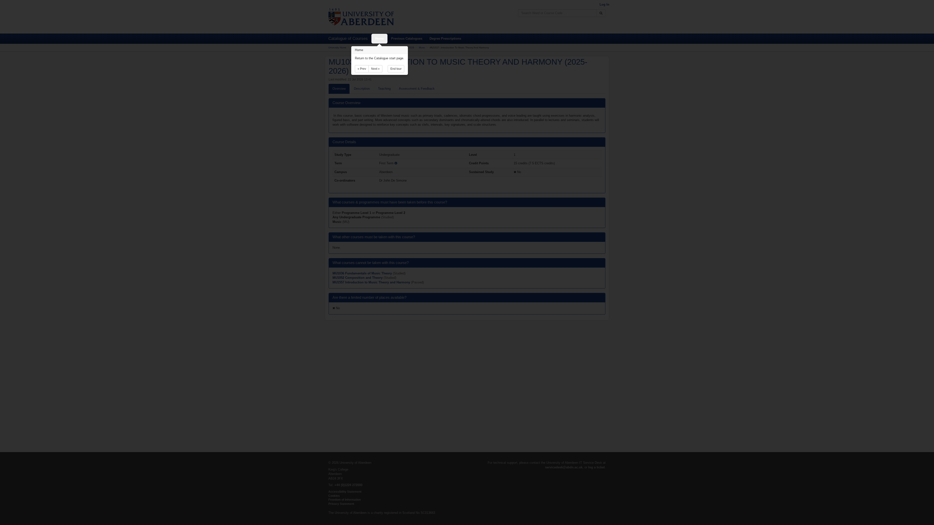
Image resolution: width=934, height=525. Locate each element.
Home (379, 38)
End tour (396, 68)
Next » (375, 68)
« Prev (362, 68)
